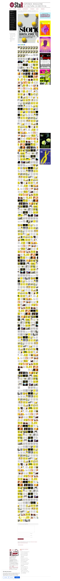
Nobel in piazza (12, 17)
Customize (5, 577)
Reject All (11, 577)
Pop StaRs (11, 29)
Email (31, 535)
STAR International (12, 19)
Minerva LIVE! (12, 15)
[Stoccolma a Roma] (30, 5)
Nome (31, 533)
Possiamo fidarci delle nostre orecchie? (13, 36)
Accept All (17, 577)
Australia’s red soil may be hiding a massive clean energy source (25, 571)
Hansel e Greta (12, 22)
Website (31, 537)
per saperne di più (12, 27)
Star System (11, 24)
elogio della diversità (12, 11)
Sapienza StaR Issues (12, 13)
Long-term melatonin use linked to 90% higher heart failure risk (24, 568)
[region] (11, 574)
